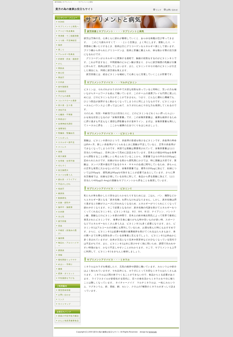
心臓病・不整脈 (65, 114)
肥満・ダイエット (66, 273)
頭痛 (60, 152)
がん (60, 64)
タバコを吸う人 (65, 175)
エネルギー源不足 (66, 142)
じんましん (63, 138)
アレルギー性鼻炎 (66, 54)
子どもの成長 (64, 96)
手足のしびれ (64, 184)
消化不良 (62, 110)
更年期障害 (63, 87)
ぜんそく (62, 165)
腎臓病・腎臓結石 (66, 133)
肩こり (61, 50)
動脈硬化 (62, 198)
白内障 (61, 212)
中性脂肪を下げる (66, 278)
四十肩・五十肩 (65, 105)
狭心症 (61, 73)
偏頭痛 (61, 238)
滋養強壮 (62, 128)
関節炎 (61, 68)
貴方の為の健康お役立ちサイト (74, 9)
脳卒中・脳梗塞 (65, 207)
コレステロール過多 (67, 100)
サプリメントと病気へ (68, 26)
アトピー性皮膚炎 (66, 31)
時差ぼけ (62, 119)
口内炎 (61, 82)
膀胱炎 (61, 250)
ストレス (62, 147)
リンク (158, 10)
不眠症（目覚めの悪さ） (67, 232)
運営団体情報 (64, 290)
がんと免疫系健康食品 (68, 321)
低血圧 (61, 189)
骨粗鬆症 (62, 91)
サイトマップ (64, 304)
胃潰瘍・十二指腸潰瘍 (68, 36)
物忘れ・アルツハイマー (68, 244)
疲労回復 (62, 221)
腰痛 (60, 269)
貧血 (60, 226)
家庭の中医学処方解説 (68, 316)
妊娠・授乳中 (64, 203)
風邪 (60, 45)
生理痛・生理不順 (66, 161)
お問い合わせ (172, 10)
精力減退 (62, 156)
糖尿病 (61, 193)
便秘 (60, 255)
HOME (61, 22)
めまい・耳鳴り (65, 264)
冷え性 (61, 216)
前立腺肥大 (63, 170)
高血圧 (61, 77)
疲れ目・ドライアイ (67, 179)
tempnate (153, 332)
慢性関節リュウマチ (67, 260)
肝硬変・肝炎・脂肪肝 (68, 59)
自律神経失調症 (65, 124)
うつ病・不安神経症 (67, 40)
